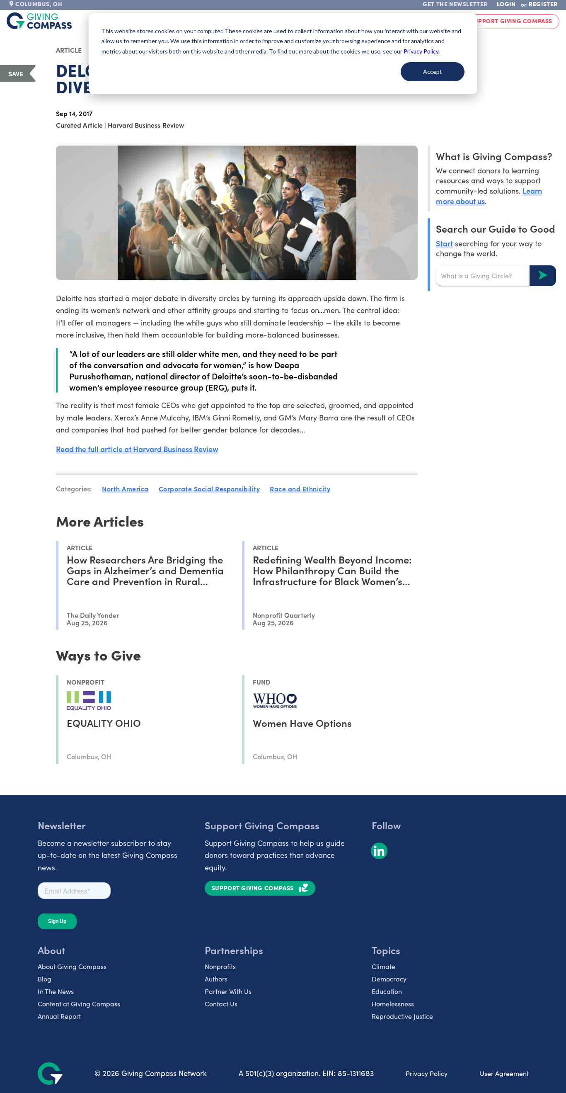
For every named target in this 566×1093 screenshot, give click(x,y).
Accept (432, 71)
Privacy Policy (426, 1073)
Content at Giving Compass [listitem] (79, 1003)
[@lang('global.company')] (39, 20)
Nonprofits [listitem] (220, 966)
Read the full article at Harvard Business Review (137, 449)
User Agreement (504, 1073)
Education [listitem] (387, 991)
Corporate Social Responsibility (209, 488)
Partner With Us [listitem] (228, 991)
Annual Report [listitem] (59, 1016)
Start (444, 243)
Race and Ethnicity (300, 488)
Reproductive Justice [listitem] (402, 1016)
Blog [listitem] (44, 978)
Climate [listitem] (383, 966)
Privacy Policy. (422, 51)
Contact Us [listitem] (221, 1003)
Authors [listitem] (216, 978)
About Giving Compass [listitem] (72, 966)
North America (125, 488)
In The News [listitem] (56, 991)
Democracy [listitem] (389, 978)
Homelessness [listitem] (393, 1003)
